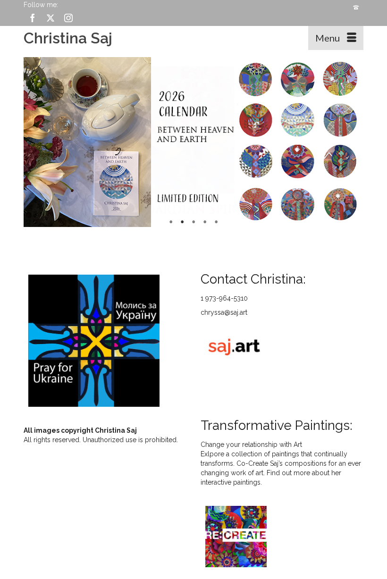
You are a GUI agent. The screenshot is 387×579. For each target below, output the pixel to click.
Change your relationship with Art (251, 444)
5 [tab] (216, 222)
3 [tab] (193, 222)
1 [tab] (171, 222)
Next (352, 141)
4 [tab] (205, 222)
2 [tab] (182, 222)
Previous (34, 141)
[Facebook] (33, 17)
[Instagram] (68, 17)
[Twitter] (50, 17)
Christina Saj (68, 38)
